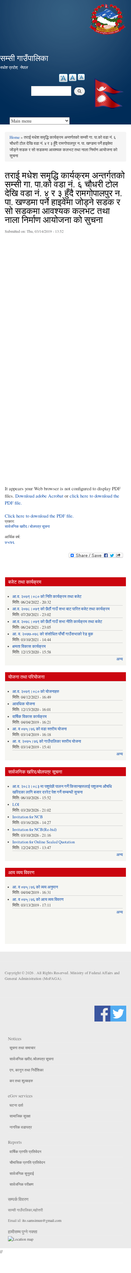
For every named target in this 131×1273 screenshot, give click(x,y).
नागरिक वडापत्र (21, 1126)
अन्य (119, 659)
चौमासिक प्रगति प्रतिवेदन (27, 1162)
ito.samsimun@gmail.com (41, 1220)
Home (15, 137)
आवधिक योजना (23, 704)
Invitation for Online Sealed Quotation (43, 842)
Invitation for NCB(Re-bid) (34, 829)
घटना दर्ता (16, 1105)
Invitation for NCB (27, 817)
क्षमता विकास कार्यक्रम (29, 646)
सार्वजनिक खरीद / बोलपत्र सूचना (27, 526)
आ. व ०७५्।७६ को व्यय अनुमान (35, 887)
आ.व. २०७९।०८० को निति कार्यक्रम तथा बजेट (46, 596)
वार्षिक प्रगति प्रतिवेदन (25, 1151)
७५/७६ (10, 542)
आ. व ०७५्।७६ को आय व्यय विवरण (38, 899)
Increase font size (63, 78)
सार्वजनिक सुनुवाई (22, 1173)
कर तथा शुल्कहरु (21, 1080)
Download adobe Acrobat (40, 495)
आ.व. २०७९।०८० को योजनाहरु (35, 691)
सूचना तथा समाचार (22, 1047)
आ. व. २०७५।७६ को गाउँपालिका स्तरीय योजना (46, 741)
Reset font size (73, 77)
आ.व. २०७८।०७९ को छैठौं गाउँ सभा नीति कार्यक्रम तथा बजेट (57, 621)
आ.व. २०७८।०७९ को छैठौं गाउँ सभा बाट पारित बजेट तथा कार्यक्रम (61, 609)
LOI (15, 804)
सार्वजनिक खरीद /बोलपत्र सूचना (32, 1058)
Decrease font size (81, 77)
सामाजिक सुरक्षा (20, 1115)
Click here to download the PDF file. (39, 516)
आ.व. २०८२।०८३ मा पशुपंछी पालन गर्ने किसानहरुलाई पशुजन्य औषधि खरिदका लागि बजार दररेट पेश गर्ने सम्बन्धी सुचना (62, 789)
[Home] (108, 18)
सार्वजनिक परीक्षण (21, 1184)
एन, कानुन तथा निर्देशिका (27, 1069)
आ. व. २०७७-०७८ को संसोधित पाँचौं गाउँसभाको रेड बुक (52, 634)
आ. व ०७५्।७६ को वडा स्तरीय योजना (39, 729)
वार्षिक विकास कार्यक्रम (29, 716)
